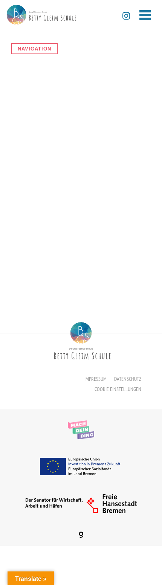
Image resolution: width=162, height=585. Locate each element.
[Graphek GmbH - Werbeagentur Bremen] (81, 535)
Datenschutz (127, 379)
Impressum (95, 379)
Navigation (34, 49)
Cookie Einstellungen (118, 389)
